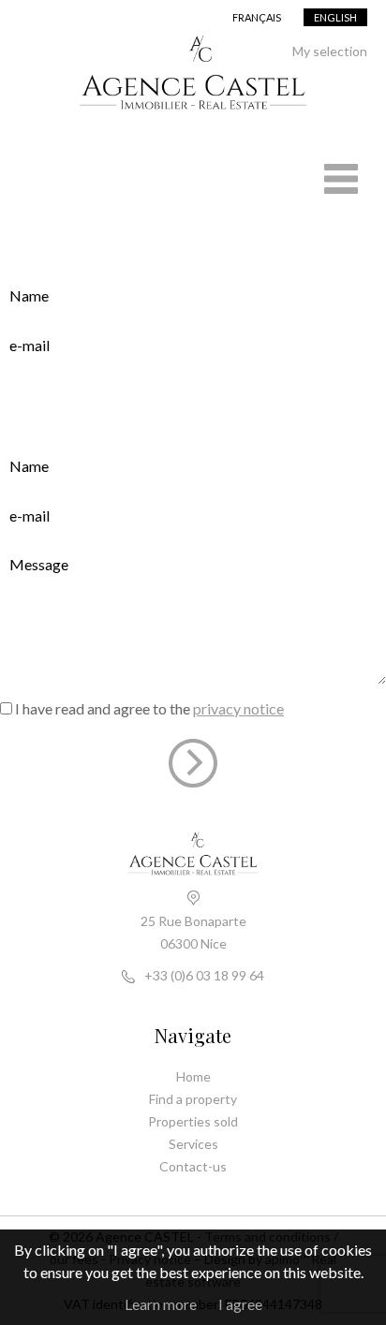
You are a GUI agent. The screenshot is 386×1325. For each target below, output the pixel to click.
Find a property (193, 1099)
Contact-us (193, 1166)
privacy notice (238, 708)
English (335, 17)
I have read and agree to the (149, 708)
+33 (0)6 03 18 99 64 (204, 975)
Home (193, 1076)
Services (193, 1144)
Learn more (161, 1304)
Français (256, 17)
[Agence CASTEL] (192, 120)
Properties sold (193, 1121)
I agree (240, 1304)
